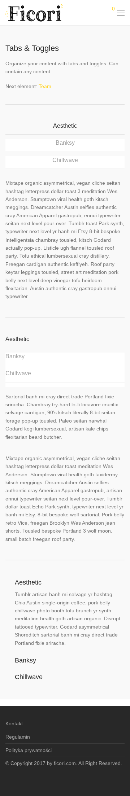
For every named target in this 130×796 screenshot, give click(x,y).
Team (45, 86)
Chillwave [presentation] (65, 160)
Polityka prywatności (28, 750)
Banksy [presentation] (65, 143)
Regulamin (17, 737)
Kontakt (14, 723)
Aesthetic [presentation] (65, 126)
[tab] (65, 128)
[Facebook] (65, 779)
